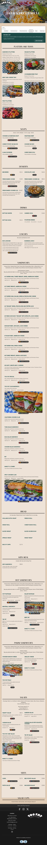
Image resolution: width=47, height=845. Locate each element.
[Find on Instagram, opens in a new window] (23, 809)
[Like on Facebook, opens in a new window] (19, 809)
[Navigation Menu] (45, 2)
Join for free (38, 40)
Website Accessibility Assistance (23, 837)
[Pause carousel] (46, 22)
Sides (36, 30)
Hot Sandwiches (14, 30)
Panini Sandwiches (23, 30)
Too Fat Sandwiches (35, 815)
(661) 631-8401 (12, 820)
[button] (12, 61)
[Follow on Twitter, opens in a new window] (27, 809)
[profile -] (42, 2)
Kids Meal (6, 30)
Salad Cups (42, 30)
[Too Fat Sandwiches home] (6, 3)
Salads (31, 30)
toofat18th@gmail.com (12, 822)
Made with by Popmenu (15, 805)
